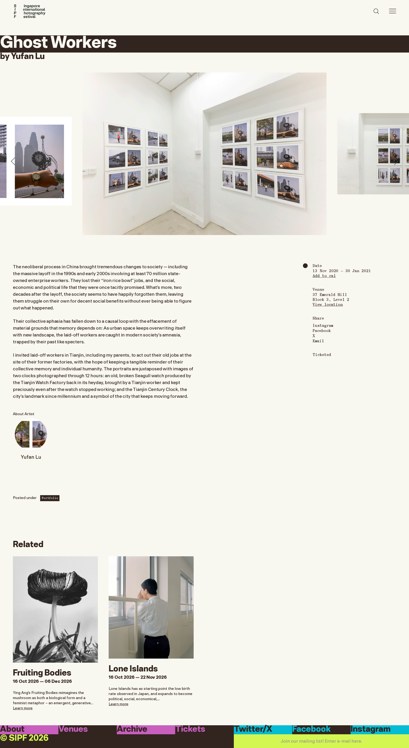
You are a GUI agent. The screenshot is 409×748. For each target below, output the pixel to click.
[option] (204, 153)
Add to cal (324, 275)
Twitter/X (253, 729)
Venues (73, 729)
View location (328, 304)
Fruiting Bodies (42, 671)
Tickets (190, 729)
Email (318, 340)
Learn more (23, 707)
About (12, 729)
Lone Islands (133, 667)
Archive (132, 729)
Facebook (322, 330)
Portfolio (50, 497)
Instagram (323, 325)
